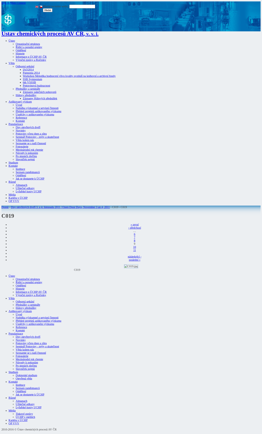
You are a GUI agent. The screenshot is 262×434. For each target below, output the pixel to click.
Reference (21, 117)
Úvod (19, 104)
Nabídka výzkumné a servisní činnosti (37, 108)
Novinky (21, 130)
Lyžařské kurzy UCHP (29, 191)
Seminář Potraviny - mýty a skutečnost (37, 136)
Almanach (21, 185)
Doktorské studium (26, 375)
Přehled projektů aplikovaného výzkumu (38, 111)
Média (12, 194)
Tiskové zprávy (24, 413)
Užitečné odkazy (25, 188)
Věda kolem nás (25, 140)
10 (134, 247)
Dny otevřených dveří (28, 127)
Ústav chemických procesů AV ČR (50, 33)
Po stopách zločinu (26, 156)
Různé (12, 181)
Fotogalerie (22, 146)
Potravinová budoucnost (36, 85)
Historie (20, 53)
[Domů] (8, 26)
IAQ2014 (28, 69)
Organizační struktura (28, 43)
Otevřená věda (24, 378)
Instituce (20, 168)
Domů (5, 207)
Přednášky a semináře (28, 88)
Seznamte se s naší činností (31, 143)
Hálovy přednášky (26, 95)
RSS (30, 7)
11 (134, 250)
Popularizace (16, 124)
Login (5, 7)
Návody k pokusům (27, 152)
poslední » (134, 259)
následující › (134, 256)
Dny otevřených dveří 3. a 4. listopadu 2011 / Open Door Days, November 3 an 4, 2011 (60, 207)
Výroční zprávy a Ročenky (31, 59)
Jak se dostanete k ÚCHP (30, 178)
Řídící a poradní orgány (29, 47)
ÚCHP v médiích (25, 416)
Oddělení (21, 50)
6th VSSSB (29, 82)
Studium (13, 162)
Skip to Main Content (13, 2)
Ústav (12, 40)
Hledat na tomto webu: (56, 6)
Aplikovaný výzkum (20, 101)
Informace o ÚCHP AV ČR (31, 56)
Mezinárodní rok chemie (29, 149)
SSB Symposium (32, 79)
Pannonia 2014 (31, 72)
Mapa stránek (18, 7)
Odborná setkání (25, 66)
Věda (12, 63)
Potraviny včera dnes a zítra (31, 133)
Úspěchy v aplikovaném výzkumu (35, 114)
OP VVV (14, 201)
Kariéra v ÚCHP (18, 197)
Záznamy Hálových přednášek (40, 98)
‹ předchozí (134, 227)
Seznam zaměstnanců (28, 172)
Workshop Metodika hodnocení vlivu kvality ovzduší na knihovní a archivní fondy (69, 76)
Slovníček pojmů (25, 159)
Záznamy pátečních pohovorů (39, 92)
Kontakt (20, 120)
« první (135, 224)
